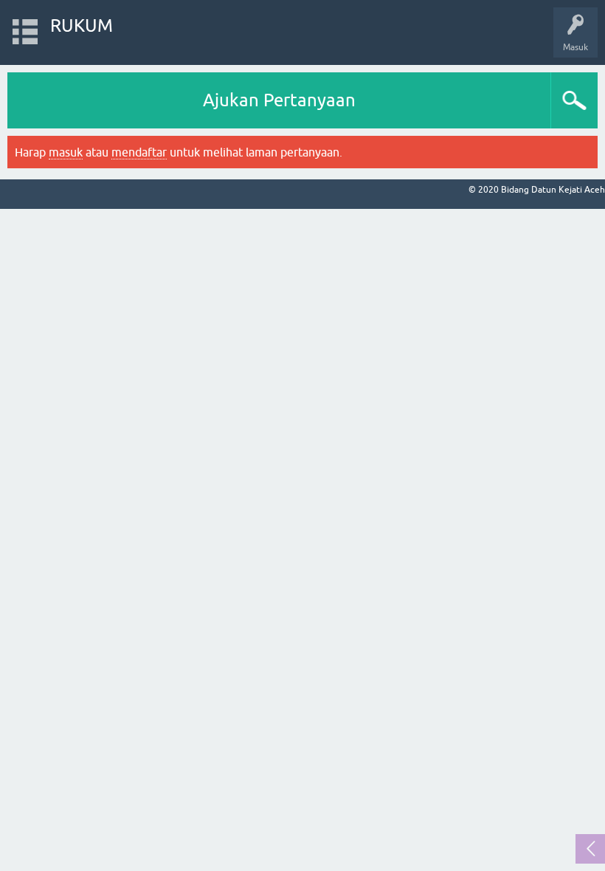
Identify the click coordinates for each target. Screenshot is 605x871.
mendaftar (139, 152)
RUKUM (81, 25)
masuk (66, 152)
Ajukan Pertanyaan (279, 100)
